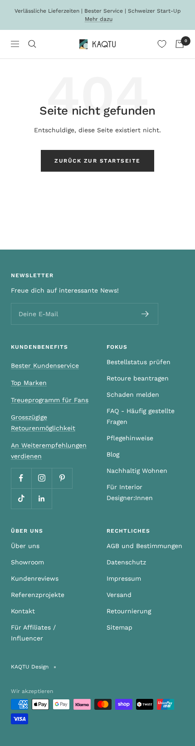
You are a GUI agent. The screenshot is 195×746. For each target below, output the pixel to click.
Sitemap (119, 627)
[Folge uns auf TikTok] (21, 498)
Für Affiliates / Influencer (33, 633)
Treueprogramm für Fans (49, 400)
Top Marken (29, 382)
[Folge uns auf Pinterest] (62, 478)
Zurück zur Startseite (97, 161)
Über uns (25, 545)
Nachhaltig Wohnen (137, 470)
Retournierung (129, 611)
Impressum (124, 578)
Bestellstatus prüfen (139, 362)
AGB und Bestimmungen (144, 545)
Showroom (27, 562)
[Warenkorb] (179, 44)
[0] (162, 44)
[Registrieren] (145, 314)
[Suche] (32, 44)
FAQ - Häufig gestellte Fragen (141, 416)
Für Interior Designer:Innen (130, 492)
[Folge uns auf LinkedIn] (41, 498)
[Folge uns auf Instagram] (41, 478)
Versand (119, 594)
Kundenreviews (34, 578)
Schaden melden (133, 394)
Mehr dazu (98, 19)
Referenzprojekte (37, 594)
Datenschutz (126, 562)
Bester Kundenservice (45, 365)
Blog (113, 454)
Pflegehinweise (130, 438)
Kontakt (23, 611)
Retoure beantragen (138, 378)
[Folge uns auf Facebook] (21, 478)
